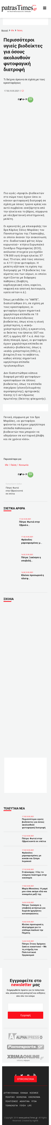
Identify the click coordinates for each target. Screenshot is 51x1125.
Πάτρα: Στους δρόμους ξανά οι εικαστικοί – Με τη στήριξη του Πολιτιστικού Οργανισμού (34, 949)
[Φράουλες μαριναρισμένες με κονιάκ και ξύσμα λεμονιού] (13, 542)
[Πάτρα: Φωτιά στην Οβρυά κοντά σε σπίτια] (11, 524)
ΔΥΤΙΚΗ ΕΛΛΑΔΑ (11, 1092)
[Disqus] (25, 642)
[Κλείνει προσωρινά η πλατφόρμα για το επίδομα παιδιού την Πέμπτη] (13, 577)
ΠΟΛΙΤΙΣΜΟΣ (11, 1101)
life (6, 465)
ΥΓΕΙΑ (34, 1101)
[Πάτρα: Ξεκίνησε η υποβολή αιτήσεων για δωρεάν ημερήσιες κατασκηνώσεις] (13, 560)
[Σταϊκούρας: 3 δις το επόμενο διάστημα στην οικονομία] (12, 876)
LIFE (29, 1105)
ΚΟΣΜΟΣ (34, 1092)
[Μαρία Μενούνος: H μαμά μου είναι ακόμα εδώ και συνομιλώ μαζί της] (12, 892)
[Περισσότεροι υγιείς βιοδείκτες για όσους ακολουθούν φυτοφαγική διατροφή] (12, 823)
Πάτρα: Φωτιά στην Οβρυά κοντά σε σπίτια (14, 490)
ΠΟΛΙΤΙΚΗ (10, 1097)
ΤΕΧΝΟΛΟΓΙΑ (11, 1105)
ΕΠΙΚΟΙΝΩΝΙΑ (25, 1079)
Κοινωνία (23, 465)
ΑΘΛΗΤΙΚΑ (24, 1101)
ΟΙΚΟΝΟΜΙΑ (34, 1097)
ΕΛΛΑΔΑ (24, 1092)
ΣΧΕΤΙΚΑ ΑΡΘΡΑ (14, 508)
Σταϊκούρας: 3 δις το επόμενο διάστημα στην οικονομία (34, 875)
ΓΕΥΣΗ (23, 1105)
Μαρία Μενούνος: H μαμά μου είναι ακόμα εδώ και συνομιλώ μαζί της (34, 891)
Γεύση (13, 465)
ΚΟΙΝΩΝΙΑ (21, 1097)
